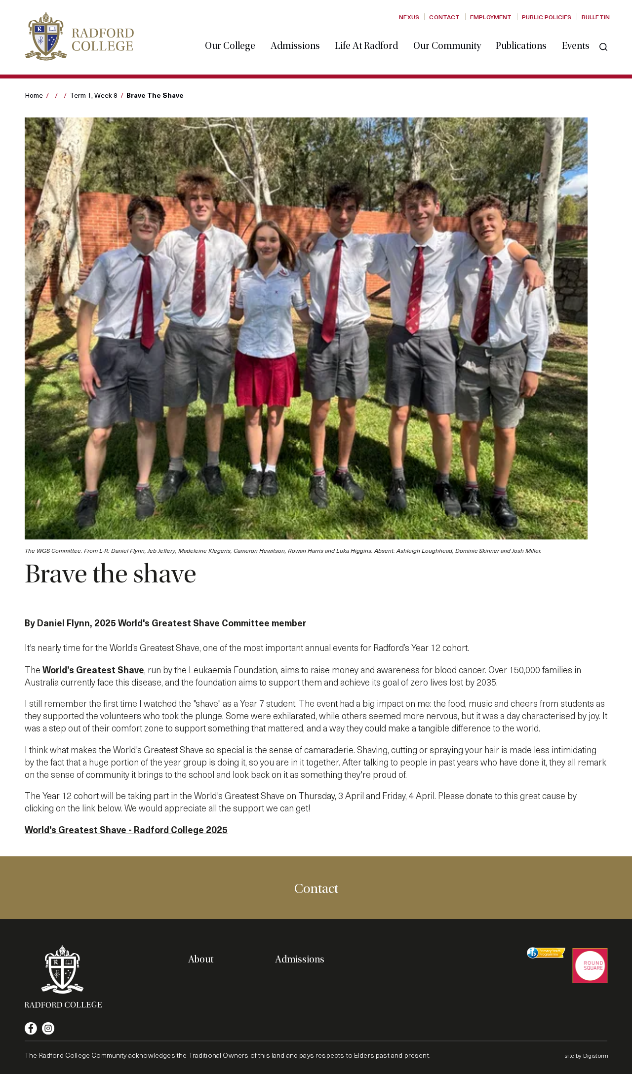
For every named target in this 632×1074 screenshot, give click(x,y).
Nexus (409, 16)
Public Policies (546, 16)
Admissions (295, 45)
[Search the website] (603, 47)
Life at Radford (366, 45)
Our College (230, 45)
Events (576, 45)
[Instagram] (48, 1028)
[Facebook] (31, 1028)
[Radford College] (79, 36)
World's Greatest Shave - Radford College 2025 (126, 829)
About (200, 959)
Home (34, 95)
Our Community (447, 45)
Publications (521, 45)
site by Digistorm (586, 1055)
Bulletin (596, 16)
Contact (444, 16)
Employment (491, 16)
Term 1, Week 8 (94, 95)
